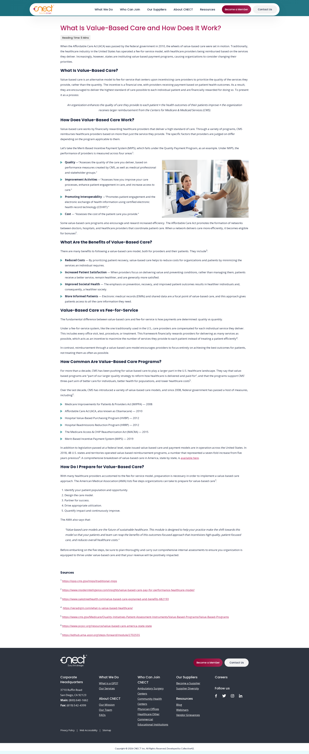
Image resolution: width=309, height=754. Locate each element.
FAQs (102, 715)
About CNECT (110, 698)
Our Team (105, 710)
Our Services (107, 688)
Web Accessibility (88, 730)
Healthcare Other (148, 714)
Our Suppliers (186, 677)
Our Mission (107, 704)
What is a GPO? (108, 683)
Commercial (145, 719)
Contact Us (265, 9)
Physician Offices (148, 709)
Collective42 (187, 748)
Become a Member (236, 9)
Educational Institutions (153, 724)
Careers (221, 677)
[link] (216, 696)
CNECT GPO (43, 9)
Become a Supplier (188, 683)
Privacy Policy (67, 730)
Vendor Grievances (188, 715)
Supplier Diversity (187, 688)
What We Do (109, 677)
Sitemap (107, 730)
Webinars (182, 710)
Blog (179, 704)
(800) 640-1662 (78, 700)
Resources (184, 698)
